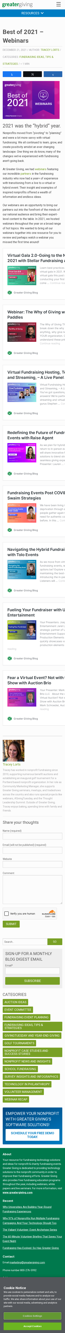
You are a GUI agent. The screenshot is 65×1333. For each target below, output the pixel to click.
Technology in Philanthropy (27, 1084)
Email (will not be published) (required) (24, 844)
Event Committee (18, 1009)
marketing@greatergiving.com (27, 1262)
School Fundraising (20, 1069)
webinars (40, 169)
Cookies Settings (32, 1316)
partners (26, 173)
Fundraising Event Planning (27, 1017)
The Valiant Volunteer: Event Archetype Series (30, 1229)
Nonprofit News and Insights (27, 1061)
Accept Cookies (32, 1326)
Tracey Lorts (50, 50)
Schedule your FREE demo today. (32, 1135)
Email (9, 965)
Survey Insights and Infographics (31, 1076)
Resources (31, 13)
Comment (8, 873)
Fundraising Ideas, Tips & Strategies (24, 1026)
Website (7, 859)
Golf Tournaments (19, 1043)
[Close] (61, 1282)
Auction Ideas (15, 1002)
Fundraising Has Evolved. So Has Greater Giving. (31, 1248)
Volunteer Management (23, 1092)
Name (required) (12, 830)
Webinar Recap (16, 1099)
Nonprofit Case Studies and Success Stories (26, 1052)
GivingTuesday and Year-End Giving (32, 1035)
